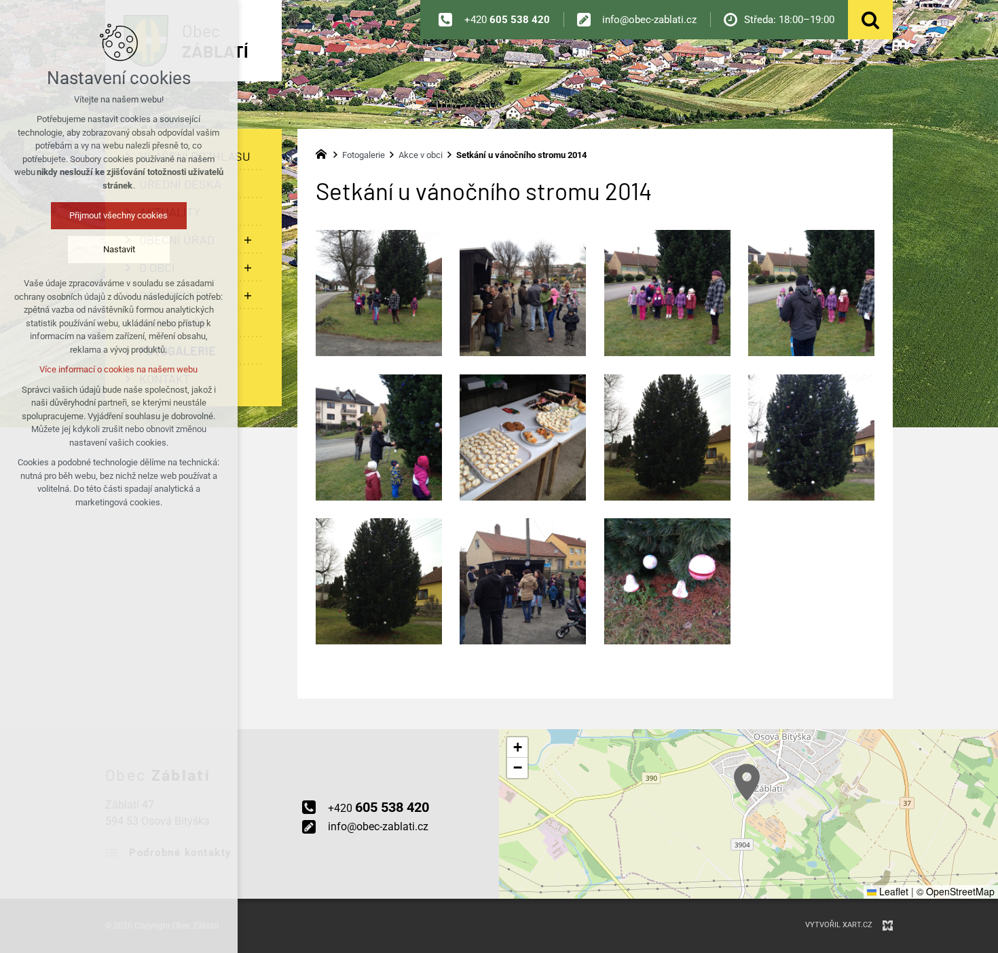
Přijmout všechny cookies (119, 215)
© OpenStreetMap (956, 891)
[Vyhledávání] (870, 19)
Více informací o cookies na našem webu (119, 369)
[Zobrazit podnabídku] (247, 240)
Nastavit (119, 249)
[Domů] (324, 152)
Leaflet (892, 891)
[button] (747, 782)
